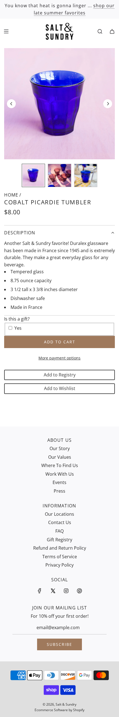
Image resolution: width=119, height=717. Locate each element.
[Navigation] (6, 31)
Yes (18, 328)
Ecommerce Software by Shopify (59, 710)
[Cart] (112, 31)
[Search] (100, 31)
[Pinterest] (79, 591)
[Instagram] (66, 591)
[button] (11, 103)
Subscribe (59, 644)
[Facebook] (39, 591)
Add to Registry (60, 375)
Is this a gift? (17, 319)
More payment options (59, 358)
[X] (53, 591)
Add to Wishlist (59, 388)
